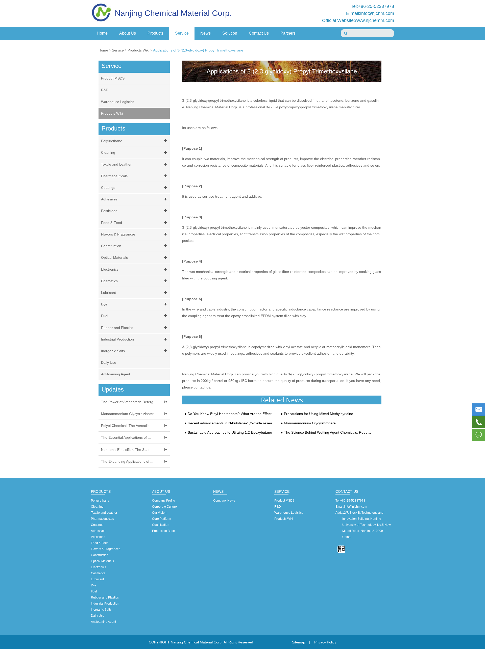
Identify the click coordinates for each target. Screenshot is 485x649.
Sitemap (298, 642)
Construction (111, 246)
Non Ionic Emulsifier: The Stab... (127, 450)
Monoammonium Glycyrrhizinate (310, 423)
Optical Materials (114, 257)
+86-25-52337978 (352, 500)
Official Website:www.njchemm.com (358, 20)
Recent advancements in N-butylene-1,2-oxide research (232, 423)
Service (182, 33)
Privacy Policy (325, 642)
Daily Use (108, 362)
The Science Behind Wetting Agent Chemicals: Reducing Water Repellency (328, 432)
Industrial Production (117, 339)
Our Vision (159, 512)
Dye (104, 304)
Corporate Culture (164, 506)
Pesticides (109, 211)
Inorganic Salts (113, 351)
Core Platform (161, 519)
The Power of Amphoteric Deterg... (128, 402)
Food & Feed (111, 223)
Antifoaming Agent (115, 374)
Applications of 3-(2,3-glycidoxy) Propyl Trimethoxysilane (198, 50)
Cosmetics (109, 281)
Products (155, 33)
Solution (229, 33)
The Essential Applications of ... (126, 437)
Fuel (104, 316)
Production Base (163, 531)
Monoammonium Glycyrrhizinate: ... (129, 414)
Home (102, 33)
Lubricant (108, 293)
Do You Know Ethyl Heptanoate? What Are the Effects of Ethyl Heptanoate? (232, 414)
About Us (127, 33)
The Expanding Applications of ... (127, 461)
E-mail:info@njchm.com (370, 13)
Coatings (108, 188)
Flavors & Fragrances (118, 234)
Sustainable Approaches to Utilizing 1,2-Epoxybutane (230, 432)
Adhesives (109, 199)
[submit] (345, 33)
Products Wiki (138, 50)
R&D (104, 90)
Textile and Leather (116, 164)
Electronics (109, 269)
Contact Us (259, 33)
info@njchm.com (355, 506)
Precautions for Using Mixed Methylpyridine (318, 414)
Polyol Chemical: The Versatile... (127, 426)
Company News (224, 500)
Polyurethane (111, 141)
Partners (288, 33)
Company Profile (163, 500)
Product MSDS (113, 78)
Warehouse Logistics (117, 102)
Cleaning (108, 152)
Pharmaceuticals (114, 176)
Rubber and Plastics (117, 328)
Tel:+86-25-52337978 (372, 6)
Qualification (160, 525)
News (205, 33)
